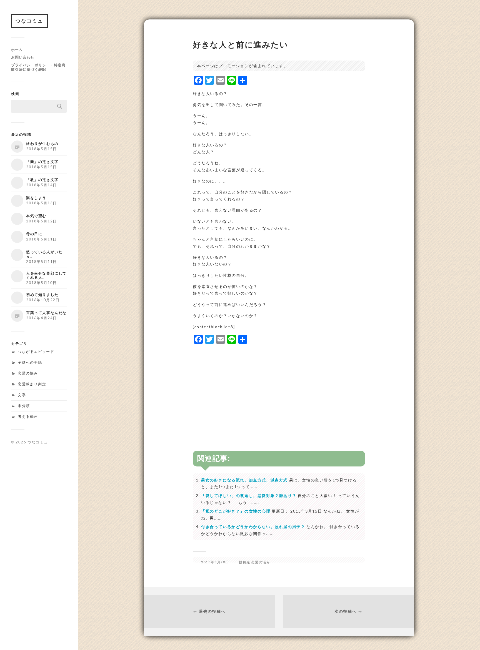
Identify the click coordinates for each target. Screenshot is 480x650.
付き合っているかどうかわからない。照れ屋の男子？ (253, 526)
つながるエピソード (36, 351)
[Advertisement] (279, 388)
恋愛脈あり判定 (32, 384)
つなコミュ (29, 21)
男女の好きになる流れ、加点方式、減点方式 (244, 480)
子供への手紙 (30, 362)
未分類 (24, 405)
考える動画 (28, 416)
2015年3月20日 (215, 562)
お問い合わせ (22, 57)
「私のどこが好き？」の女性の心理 (236, 511)
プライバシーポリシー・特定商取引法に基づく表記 (38, 67)
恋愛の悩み (28, 373)
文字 (22, 395)
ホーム (17, 49)
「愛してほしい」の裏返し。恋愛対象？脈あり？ (248, 495)
